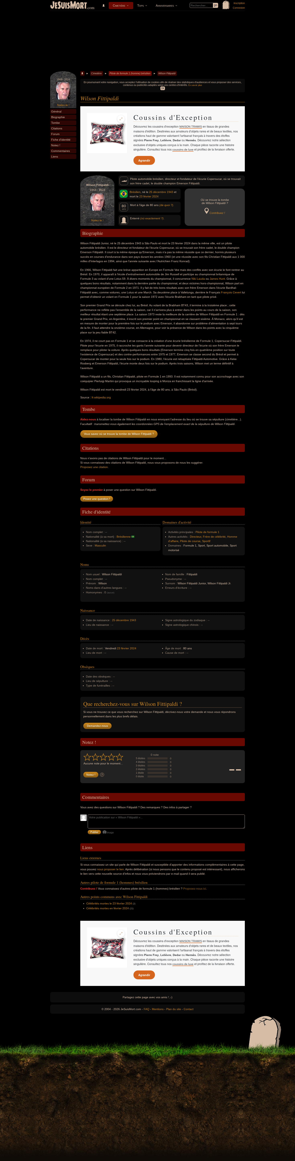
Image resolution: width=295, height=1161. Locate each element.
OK (162, 88)
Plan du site (173, 1009)
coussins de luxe (182, 149)
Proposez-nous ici (194, 888)
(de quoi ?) (166, 205)
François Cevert (231, 292)
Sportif (206, 541)
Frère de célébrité (214, 536)
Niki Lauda (198, 278)
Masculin (100, 545)
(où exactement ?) (152, 218)
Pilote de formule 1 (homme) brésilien (130, 73)
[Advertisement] (147, 41)
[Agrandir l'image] (121, 119)
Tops (140, 5)
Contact (188, 1009)
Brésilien (135, 192)
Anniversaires (165, 5)
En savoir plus (195, 85)
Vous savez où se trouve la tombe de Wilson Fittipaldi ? (119, 433)
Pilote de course (190, 541)
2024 (155, 196)
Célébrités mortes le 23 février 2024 (109, 903)
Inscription (239, 3)
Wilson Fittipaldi (167, 73)
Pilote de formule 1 (207, 532)
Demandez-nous (97, 725)
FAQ (146, 1009)
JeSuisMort (68, 5)
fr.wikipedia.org (101, 397)
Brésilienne (124, 536)
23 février (145, 196)
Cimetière (119, 5)
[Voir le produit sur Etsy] (107, 133)
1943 (170, 192)
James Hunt (217, 278)
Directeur (195, 536)
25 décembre (157, 192)
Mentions (158, 1009)
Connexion (239, 7)
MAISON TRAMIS (190, 126)
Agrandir (144, 160)
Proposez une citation (94, 467)
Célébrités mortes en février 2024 (107, 908)
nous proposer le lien (110, 869)
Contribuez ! (217, 212)
